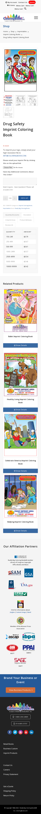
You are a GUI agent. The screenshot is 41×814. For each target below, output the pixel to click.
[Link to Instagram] (20, 732)
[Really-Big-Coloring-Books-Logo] (17, 17)
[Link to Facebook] (9, 732)
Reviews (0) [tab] (9, 225)
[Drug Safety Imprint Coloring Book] (20, 70)
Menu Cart (20, 5)
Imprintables (6, 208)
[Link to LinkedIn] (31, 732)
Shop (6, 26)
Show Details (21, 345)
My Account (12, 2)
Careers (6, 769)
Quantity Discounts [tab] (12, 215)
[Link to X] (15, 732)
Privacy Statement (10, 774)
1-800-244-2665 (21, 717)
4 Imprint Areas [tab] (10, 220)
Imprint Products (10, 753)
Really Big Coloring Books (22, 208)
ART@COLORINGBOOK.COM (14, 156)
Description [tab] (27, 215)
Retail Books (8, 744)
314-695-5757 (21, 723)
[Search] (25, 8)
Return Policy (8, 795)
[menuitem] (11, 2)
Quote (32, 2)
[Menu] (35, 17)
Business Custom (10, 748)
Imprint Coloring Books (25, 205)
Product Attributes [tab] (26, 220)
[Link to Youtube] (26, 732)
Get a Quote (8, 786)
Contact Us (22, 2)
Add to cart (24, 198)
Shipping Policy (9, 791)
